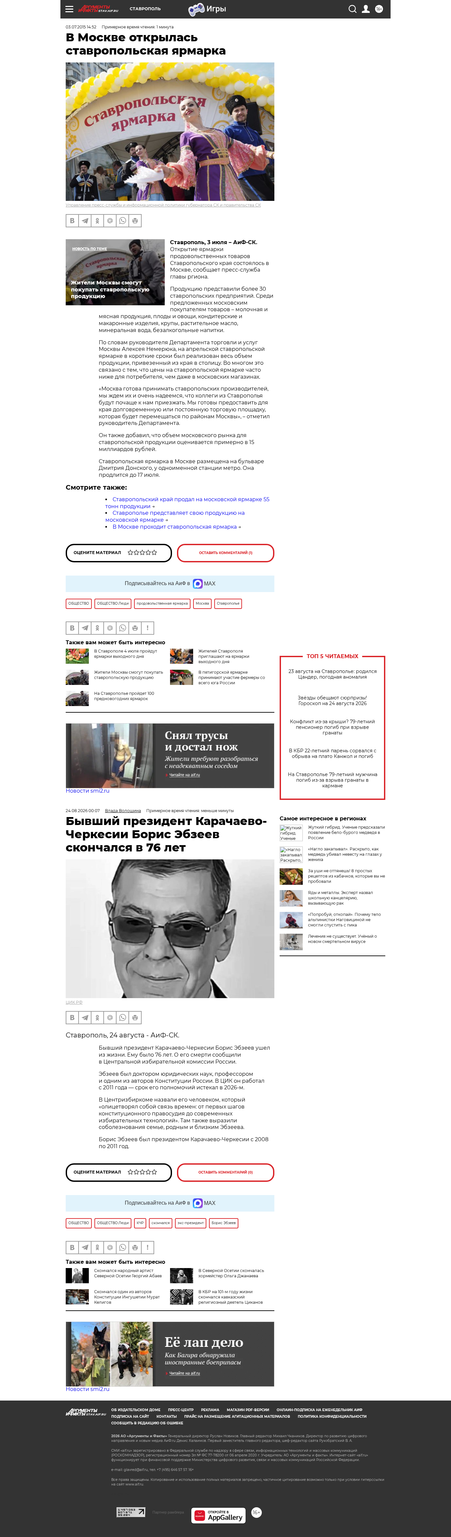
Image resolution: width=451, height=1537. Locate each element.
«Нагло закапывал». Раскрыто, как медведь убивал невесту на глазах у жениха (345, 854)
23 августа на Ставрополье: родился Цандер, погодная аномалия (333, 674)
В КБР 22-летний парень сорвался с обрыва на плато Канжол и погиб (332, 753)
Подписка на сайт (130, 1416)
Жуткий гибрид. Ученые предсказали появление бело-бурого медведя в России (346, 832)
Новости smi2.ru (88, 791)
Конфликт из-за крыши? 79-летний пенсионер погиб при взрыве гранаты (332, 727)
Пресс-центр (180, 1410)
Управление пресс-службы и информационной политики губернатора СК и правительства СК (163, 205)
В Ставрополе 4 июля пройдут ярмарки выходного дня (125, 654)
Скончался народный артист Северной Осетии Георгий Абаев (128, 1273)
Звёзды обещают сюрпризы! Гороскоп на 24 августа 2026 (332, 700)
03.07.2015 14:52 (81, 26)
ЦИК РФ (74, 1002)
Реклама (210, 1410)
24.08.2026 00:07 (83, 810)
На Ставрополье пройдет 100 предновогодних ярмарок (124, 696)
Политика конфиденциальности (332, 1416)
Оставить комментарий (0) (225, 1172)
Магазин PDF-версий (248, 1410)
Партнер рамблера (168, 1512)
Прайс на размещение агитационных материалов (237, 1416)
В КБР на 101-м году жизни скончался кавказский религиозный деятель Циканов (230, 1297)
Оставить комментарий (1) (226, 553)
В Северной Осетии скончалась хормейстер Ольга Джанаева (231, 1273)
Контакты (166, 1416)
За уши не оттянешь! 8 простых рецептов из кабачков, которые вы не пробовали (346, 876)
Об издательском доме (135, 1410)
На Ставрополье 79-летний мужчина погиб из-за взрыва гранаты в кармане (332, 780)
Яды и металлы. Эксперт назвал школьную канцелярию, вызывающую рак (340, 898)
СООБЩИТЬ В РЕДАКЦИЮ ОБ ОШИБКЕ (147, 1423)
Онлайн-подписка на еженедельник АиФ (320, 1410)
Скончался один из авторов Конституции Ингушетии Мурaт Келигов (127, 1297)
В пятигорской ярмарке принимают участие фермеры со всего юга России (231, 677)
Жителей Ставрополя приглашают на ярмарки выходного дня (223, 656)
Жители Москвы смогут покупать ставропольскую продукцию (128, 675)
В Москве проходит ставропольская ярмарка (175, 527)
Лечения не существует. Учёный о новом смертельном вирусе (342, 939)
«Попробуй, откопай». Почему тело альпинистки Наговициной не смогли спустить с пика (344, 919)
